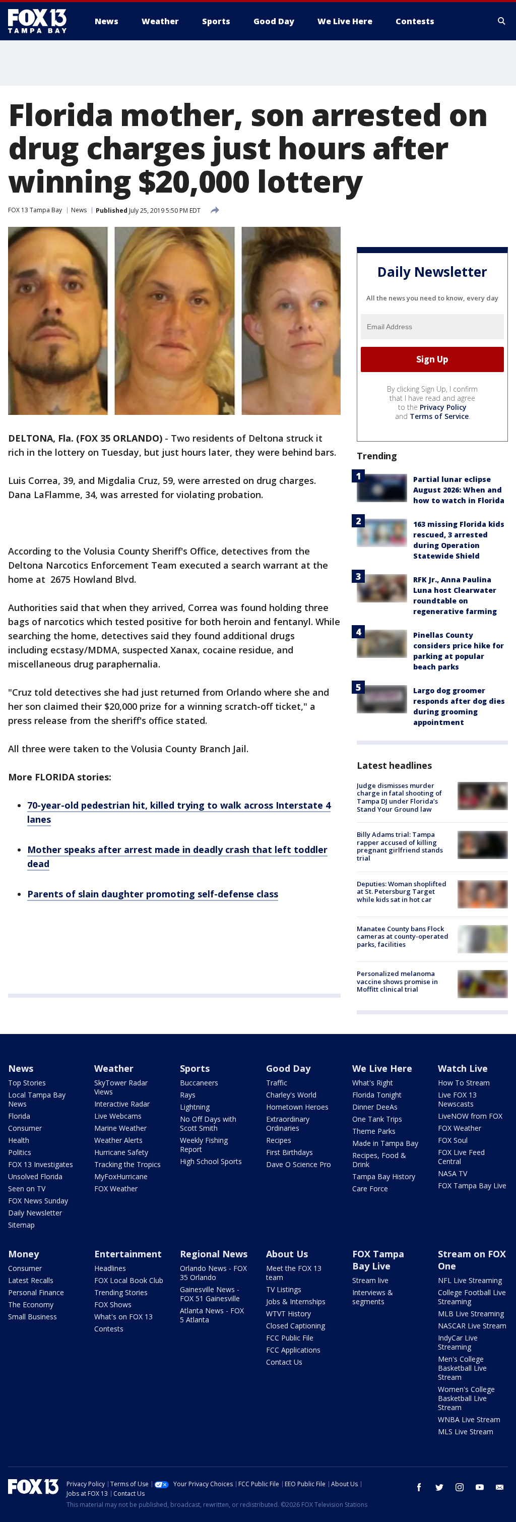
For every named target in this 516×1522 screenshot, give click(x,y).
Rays (188, 1095)
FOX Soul (453, 1140)
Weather (114, 1068)
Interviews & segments (372, 1297)
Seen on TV (26, 1188)
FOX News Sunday (38, 1200)
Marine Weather (120, 1128)
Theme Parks (374, 1131)
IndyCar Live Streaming (458, 1342)
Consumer (25, 1128)
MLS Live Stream (465, 1431)
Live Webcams (118, 1116)
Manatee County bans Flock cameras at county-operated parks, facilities (402, 936)
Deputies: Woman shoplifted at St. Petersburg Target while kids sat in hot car (401, 891)
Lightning (195, 1107)
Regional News (213, 1254)
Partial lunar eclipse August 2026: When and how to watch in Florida (458, 489)
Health (18, 1140)
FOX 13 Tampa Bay (35, 210)
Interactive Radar (122, 1104)
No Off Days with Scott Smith (208, 1123)
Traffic (276, 1082)
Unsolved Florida (35, 1176)
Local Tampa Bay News (37, 1099)
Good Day (288, 1068)
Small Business (32, 1316)
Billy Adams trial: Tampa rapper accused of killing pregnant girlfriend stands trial (400, 846)
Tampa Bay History (383, 1176)
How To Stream (464, 1082)
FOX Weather (116, 1188)
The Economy (30, 1304)
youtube (480, 1487)
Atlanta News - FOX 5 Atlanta (212, 1315)
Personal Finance (36, 1292)
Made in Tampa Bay (385, 1143)
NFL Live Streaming (470, 1280)
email (500, 1487)
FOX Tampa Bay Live (472, 1185)
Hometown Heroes (297, 1107)
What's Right (372, 1082)
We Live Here (382, 1068)
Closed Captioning (295, 1325)
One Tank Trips (377, 1119)
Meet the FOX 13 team (293, 1272)
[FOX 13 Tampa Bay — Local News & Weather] (41, 21)
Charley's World (291, 1095)
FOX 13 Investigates (40, 1164)
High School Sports (211, 1161)
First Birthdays (289, 1152)
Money (23, 1254)
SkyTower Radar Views (121, 1087)
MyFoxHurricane (121, 1176)
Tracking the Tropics (127, 1164)
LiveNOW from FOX (470, 1116)
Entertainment (128, 1254)
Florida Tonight (377, 1095)
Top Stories (27, 1082)
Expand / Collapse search (502, 21)
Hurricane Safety (121, 1152)
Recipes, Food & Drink (379, 1159)
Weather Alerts (118, 1140)
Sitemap (21, 1225)
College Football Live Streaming (472, 1297)
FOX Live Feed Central (461, 1156)
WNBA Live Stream (469, 1419)
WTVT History (288, 1313)
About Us (287, 1254)
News (79, 210)
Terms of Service (439, 416)
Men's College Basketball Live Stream (462, 1368)
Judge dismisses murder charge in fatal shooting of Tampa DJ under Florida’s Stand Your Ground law (399, 797)
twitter (439, 1487)
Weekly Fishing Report (204, 1144)
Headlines (110, 1268)
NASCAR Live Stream (472, 1325)
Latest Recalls (30, 1280)
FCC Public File (289, 1338)
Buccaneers (199, 1082)
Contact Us (284, 1362)
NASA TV (452, 1173)
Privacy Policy (443, 407)
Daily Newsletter (35, 1212)
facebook (419, 1487)
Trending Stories (121, 1292)
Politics (19, 1152)
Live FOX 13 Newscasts (457, 1099)
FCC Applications (293, 1350)
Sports (195, 1068)
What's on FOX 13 (123, 1316)
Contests (108, 1328)
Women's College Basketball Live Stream (466, 1398)
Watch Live (463, 1068)
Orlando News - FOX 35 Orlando (213, 1272)
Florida (19, 1116)
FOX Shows (113, 1304)
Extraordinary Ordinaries (287, 1123)
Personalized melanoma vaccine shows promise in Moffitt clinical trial (397, 981)
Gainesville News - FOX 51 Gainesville (210, 1294)
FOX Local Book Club (128, 1280)
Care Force (370, 1188)
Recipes (278, 1140)
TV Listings (283, 1289)
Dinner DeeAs (375, 1107)
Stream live (370, 1280)
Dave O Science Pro (298, 1164)
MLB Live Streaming (471, 1313)
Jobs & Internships (296, 1301)
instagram (460, 1487)
